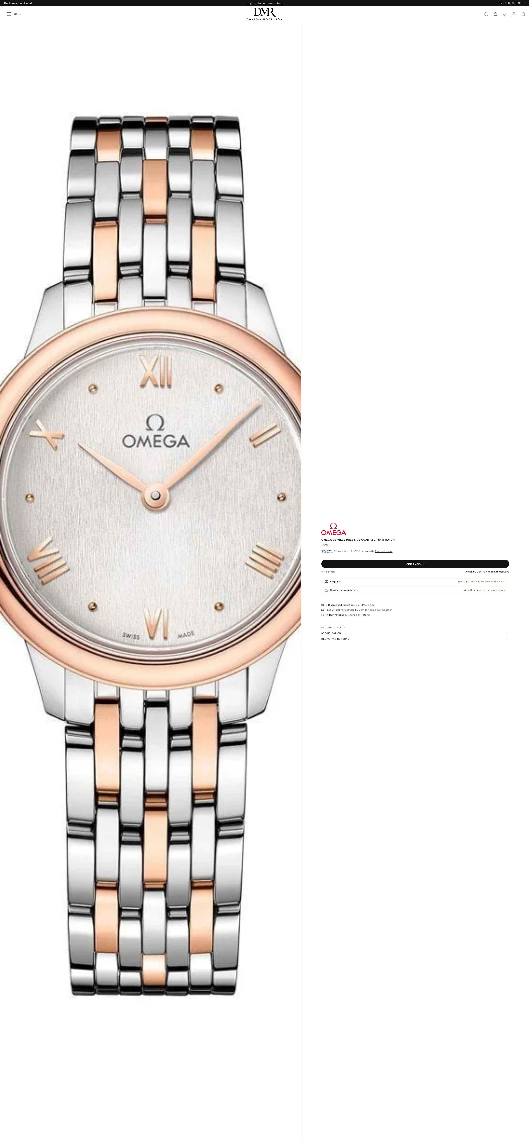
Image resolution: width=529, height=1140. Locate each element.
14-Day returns (334, 615)
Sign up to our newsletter (264, 3)
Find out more (383, 551)
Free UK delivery (335, 610)
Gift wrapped (333, 605)
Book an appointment (18, 3)
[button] (522, 14)
